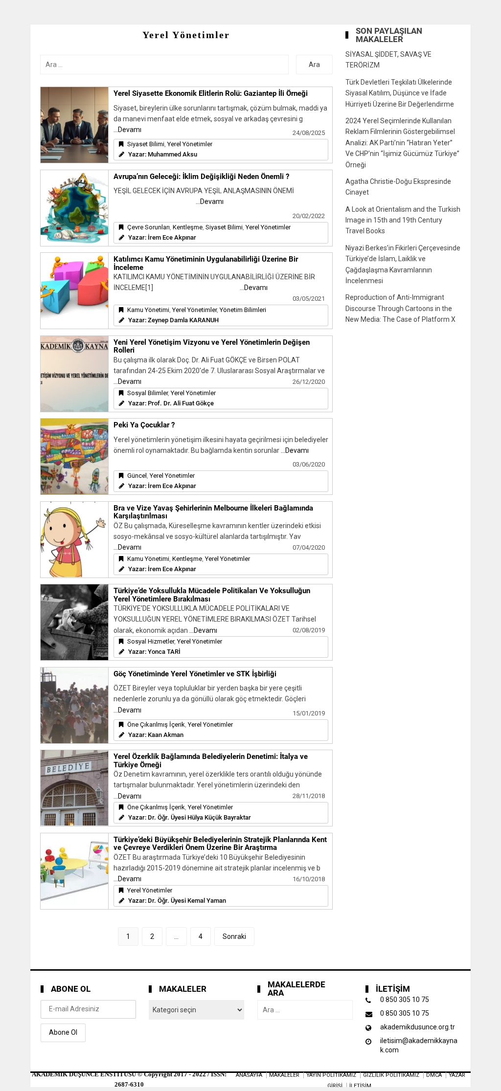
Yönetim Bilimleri (243, 309)
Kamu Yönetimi (148, 309)
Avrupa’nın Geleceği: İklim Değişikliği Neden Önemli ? (201, 176)
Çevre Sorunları (148, 227)
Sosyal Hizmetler (150, 641)
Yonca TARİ (164, 651)
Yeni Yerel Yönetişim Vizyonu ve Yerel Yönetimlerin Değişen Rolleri (212, 346)
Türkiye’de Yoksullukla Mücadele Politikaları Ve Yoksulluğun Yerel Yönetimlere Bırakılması (212, 594)
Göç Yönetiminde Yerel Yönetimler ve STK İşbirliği (195, 673)
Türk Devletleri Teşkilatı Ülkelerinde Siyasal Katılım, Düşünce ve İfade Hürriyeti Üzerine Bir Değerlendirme (399, 93)
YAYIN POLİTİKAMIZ (331, 1075)
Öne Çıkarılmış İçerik (156, 724)
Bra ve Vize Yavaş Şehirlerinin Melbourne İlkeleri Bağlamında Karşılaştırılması (213, 512)
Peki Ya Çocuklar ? (144, 425)
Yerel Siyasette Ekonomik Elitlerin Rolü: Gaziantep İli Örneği (211, 93)
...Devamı (127, 130)
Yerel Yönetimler (189, 144)
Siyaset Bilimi (145, 144)
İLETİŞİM (360, 1086)
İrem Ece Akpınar (172, 237)
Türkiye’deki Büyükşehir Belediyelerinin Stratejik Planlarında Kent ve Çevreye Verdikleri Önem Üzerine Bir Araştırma (220, 843)
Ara (314, 64)
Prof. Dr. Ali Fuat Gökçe (181, 403)
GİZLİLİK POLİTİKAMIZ (391, 1075)
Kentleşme (188, 227)
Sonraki (234, 936)
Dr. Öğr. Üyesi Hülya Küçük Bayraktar (199, 817)
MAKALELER (284, 1075)
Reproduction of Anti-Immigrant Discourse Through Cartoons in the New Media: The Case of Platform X (400, 308)
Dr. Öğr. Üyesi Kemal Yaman (187, 900)
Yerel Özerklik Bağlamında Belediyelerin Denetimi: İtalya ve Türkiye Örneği (211, 760)
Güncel (137, 475)
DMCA (434, 1075)
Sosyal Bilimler (147, 393)
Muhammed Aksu (172, 154)
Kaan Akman (165, 734)
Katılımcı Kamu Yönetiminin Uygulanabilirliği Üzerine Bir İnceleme (206, 263)
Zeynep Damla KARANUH (183, 320)
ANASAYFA (249, 1075)
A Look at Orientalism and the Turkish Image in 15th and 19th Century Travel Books (402, 220)
